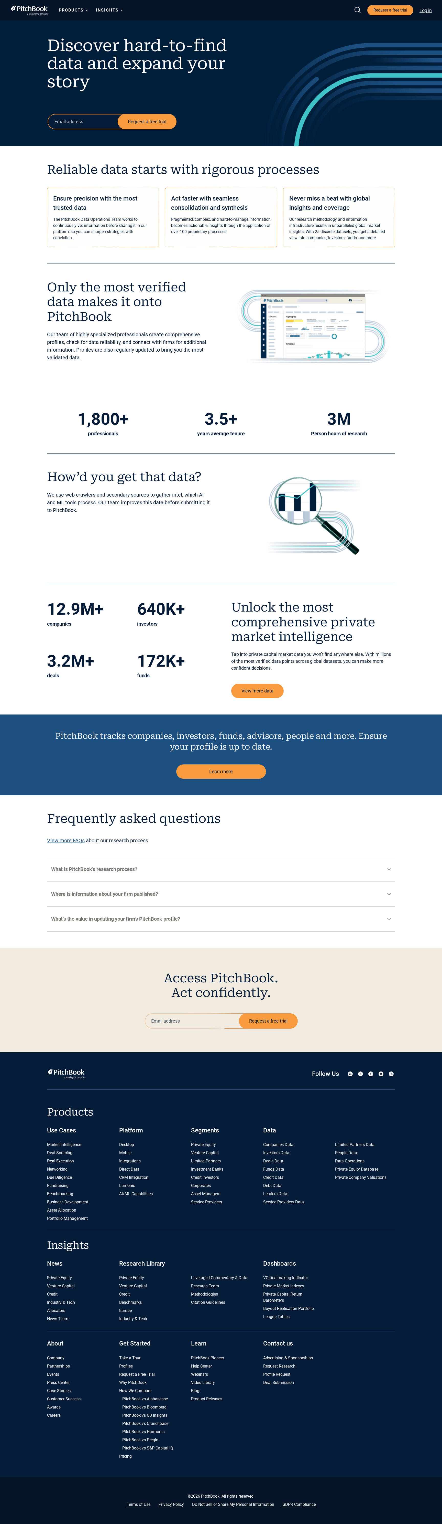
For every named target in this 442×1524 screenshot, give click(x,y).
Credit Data (273, 1177)
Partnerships (58, 1366)
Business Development (67, 1202)
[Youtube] (381, 1074)
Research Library (142, 1263)
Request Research (279, 1366)
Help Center (201, 1366)
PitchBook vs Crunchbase (145, 1423)
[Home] (29, 10)
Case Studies (59, 1390)
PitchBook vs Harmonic (143, 1431)
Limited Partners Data (354, 1144)
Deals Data (273, 1161)
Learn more (221, 771)
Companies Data (278, 1144)
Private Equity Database (356, 1169)
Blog (195, 1390)
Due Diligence (59, 1177)
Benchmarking (60, 1193)
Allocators (56, 1310)
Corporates (201, 1185)
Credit (52, 1294)
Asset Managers (205, 1193)
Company (55, 1357)
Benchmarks (130, 1302)
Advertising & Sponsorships (288, 1357)
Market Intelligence (64, 1144)
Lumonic (127, 1185)
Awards (54, 1407)
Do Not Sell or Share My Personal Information (233, 1504)
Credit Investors (205, 1177)
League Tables (276, 1316)
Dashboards (279, 1263)
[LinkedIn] (350, 1074)
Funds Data (273, 1169)
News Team (57, 1318)
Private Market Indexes (283, 1286)
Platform (131, 1130)
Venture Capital (205, 1152)
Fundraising (58, 1185)
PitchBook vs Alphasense (145, 1398)
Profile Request (276, 1374)
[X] (360, 1074)
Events (53, 1374)
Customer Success (64, 1398)
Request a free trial (390, 10)
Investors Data (276, 1152)
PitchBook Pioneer (207, 1357)
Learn (198, 1343)
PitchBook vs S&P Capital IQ (147, 1448)
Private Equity (203, 1144)
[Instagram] (391, 1074)
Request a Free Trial (137, 1374)
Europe (125, 1310)
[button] (221, 869)
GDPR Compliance (299, 1504)
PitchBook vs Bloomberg (144, 1407)
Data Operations (349, 1161)
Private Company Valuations (360, 1177)
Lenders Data (275, 1193)
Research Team (205, 1286)
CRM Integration (133, 1177)
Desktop (126, 1144)
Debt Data (272, 1185)
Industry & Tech (61, 1302)
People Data (346, 1152)
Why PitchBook (133, 1382)
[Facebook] (370, 1074)
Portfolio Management (67, 1218)
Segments (205, 1130)
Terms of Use (138, 1504)
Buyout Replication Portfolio (288, 1308)
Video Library (203, 1382)
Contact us (278, 1343)
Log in (425, 10)
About (55, 1343)
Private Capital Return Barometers (282, 1297)
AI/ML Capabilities (136, 1193)
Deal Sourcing (59, 1152)
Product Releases (206, 1398)
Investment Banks (207, 1169)
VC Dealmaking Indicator (285, 1277)
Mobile (125, 1152)
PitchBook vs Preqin (140, 1439)
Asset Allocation (61, 1210)
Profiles (126, 1366)
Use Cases (61, 1130)
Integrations (130, 1161)
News (54, 1263)
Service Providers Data (283, 1202)
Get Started (135, 1343)
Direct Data (129, 1169)
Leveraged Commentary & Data (219, 1277)
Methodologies (204, 1294)
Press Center (58, 1382)
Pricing (125, 1456)
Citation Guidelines (208, 1302)
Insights (107, 10)
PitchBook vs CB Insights (144, 1415)
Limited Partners (206, 1161)
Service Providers (206, 1202)
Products (71, 10)
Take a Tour (129, 1357)
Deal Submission (278, 1382)
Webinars (199, 1374)
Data (269, 1130)
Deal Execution (60, 1161)
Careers (54, 1415)
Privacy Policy (171, 1504)
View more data (257, 690)
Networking (57, 1169)
